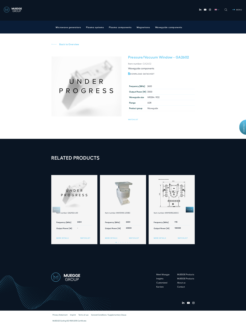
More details (62, 238)
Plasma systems (95, 27)
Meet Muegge (163, 274)
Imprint (73, 315)
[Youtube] (205, 9)
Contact (244, 127)
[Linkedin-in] (200, 9)
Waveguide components (168, 27)
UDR (149, 102)
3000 (149, 91)
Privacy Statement (60, 315)
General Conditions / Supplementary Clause (108, 315)
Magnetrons (143, 27)
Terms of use (83, 315)
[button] (133, 119)
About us (181, 282)
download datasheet (142, 74)
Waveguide (152, 108)
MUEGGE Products (185, 274)
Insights (159, 278)
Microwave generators (68, 27)
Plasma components (120, 27)
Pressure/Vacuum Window (150, 57)
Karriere (160, 286)
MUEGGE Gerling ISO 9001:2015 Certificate (69, 321)
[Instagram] (210, 9)
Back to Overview (69, 44)
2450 (149, 86)
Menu (239, 10)
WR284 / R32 (153, 97)
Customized (161, 282)
